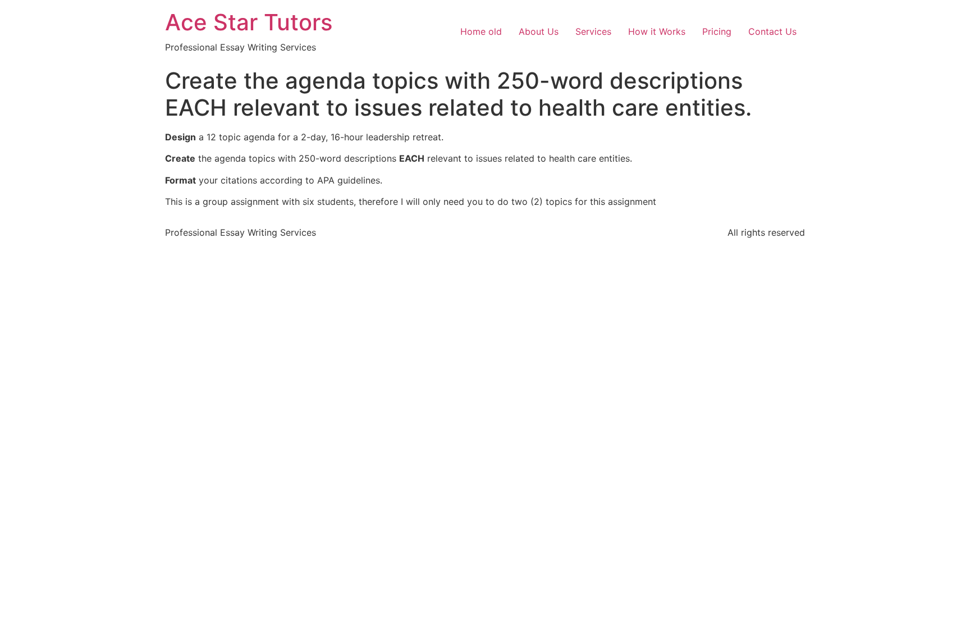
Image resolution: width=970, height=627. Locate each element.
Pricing (716, 31)
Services (593, 31)
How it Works (656, 31)
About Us (539, 31)
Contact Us (772, 31)
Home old (481, 31)
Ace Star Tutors (248, 22)
